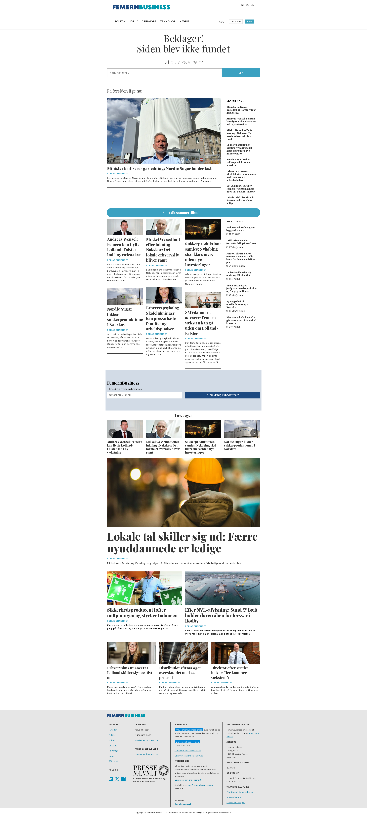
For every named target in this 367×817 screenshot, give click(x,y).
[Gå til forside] (183, 7)
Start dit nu (184, 212)
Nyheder (113, 730)
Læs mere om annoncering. (188, 780)
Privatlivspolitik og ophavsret (240, 792)
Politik (112, 735)
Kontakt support (183, 804)
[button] (113, 433)
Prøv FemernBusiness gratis (189, 730)
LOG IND (236, 21)
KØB (249, 21)
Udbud (112, 740)
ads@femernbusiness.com (200, 785)
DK (243, 4)
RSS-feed (113, 761)
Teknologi (113, 751)
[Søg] (222, 21)
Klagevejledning (234, 797)
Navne (112, 756)
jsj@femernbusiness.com (187, 742)
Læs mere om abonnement (188, 750)
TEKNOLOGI (168, 21)
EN (252, 4)
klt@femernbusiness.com (147, 740)
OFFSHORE (149, 21)
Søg (241, 72)
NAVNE (184, 21)
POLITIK (119, 21)
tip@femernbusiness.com (147, 754)
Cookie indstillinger (236, 802)
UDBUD (133, 21)
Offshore (113, 745)
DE (247, 4)
